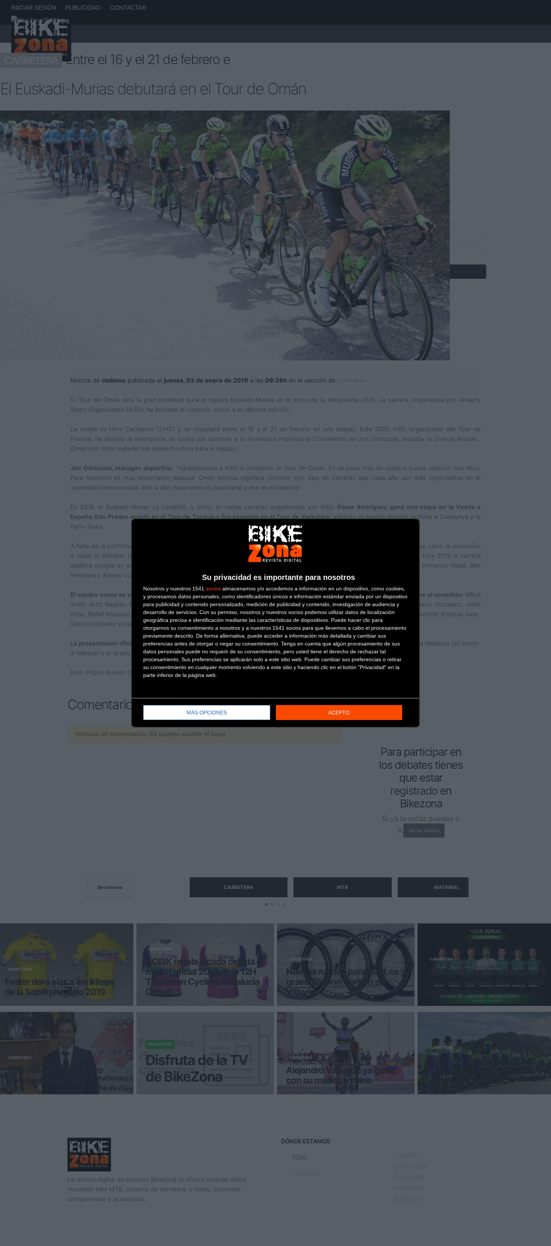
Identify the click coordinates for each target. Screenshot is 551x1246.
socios (213, 588)
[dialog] (275, 623)
